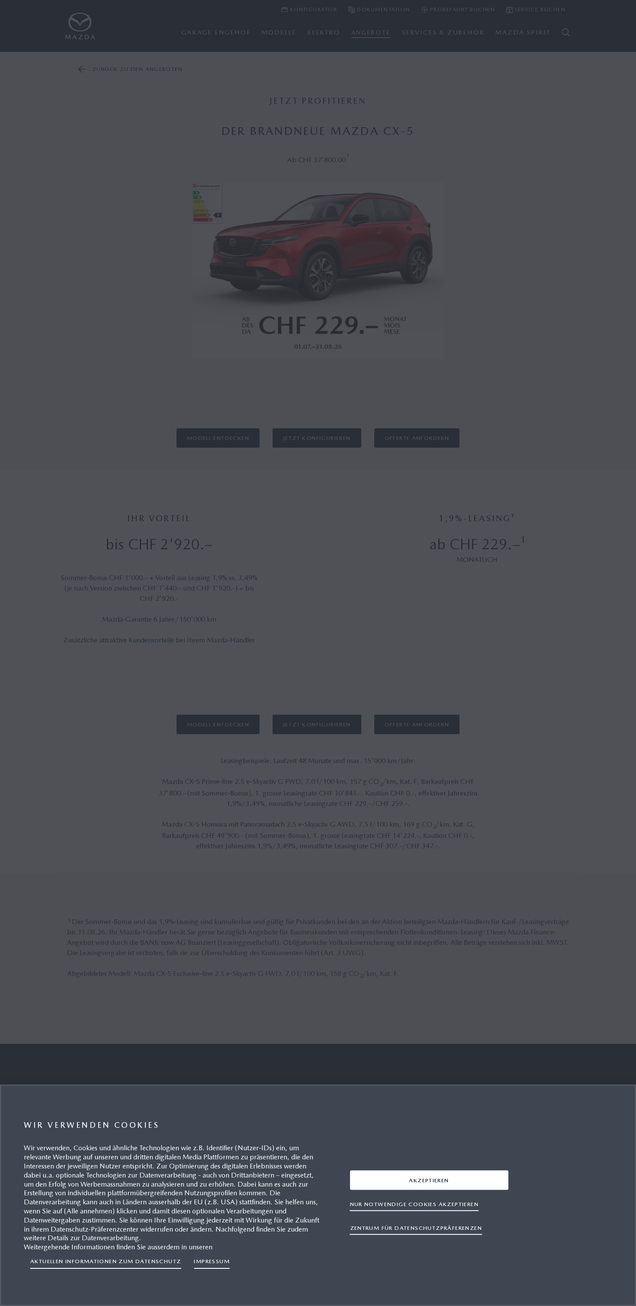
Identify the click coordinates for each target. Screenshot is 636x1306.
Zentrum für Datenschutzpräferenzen (416, 1227)
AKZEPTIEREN (429, 1180)
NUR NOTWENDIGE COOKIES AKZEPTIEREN (414, 1203)
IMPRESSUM (212, 1261)
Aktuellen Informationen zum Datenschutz (105, 1261)
